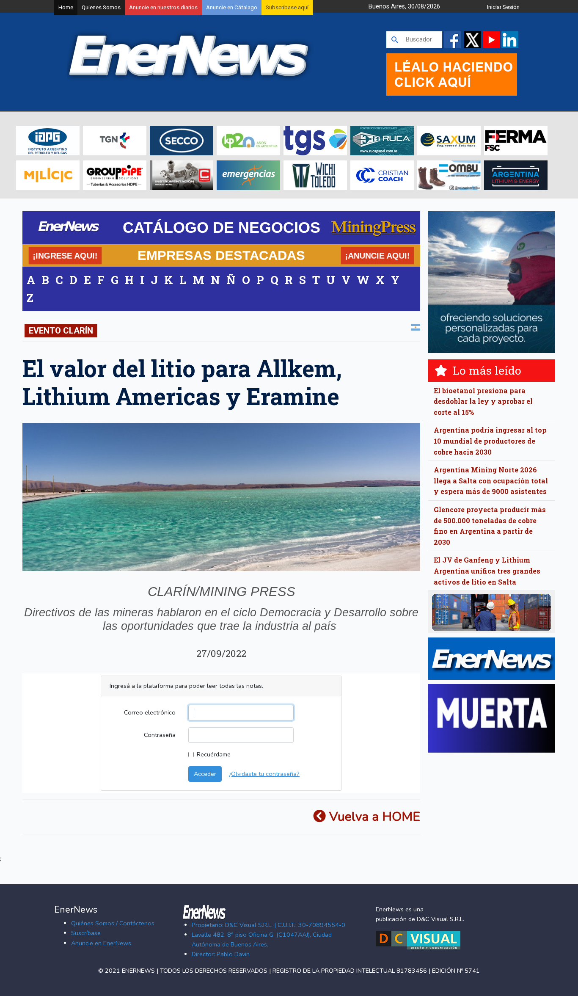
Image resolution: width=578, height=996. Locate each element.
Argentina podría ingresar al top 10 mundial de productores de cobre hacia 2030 (490, 440)
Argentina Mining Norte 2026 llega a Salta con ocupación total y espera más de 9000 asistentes (491, 480)
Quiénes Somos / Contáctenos (112, 923)
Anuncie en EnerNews (101, 943)
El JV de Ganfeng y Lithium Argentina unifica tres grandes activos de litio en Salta (487, 570)
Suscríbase (86, 933)
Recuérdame (214, 754)
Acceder (205, 774)
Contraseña (160, 735)
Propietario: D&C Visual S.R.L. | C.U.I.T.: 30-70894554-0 (268, 925)
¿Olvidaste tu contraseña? (264, 774)
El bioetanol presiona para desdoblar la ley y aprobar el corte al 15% (483, 401)
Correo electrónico (150, 712)
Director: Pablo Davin (221, 954)
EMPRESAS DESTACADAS (221, 255)
